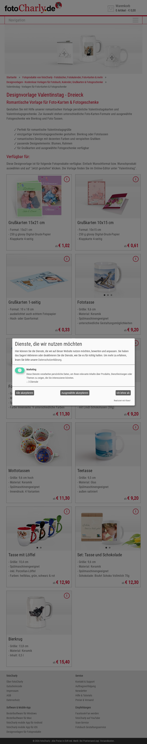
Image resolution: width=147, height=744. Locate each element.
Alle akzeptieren (24, 392)
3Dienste (32, 381)
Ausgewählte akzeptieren (74, 392)
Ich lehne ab (123, 392)
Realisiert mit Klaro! (122, 400)
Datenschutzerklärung (49, 359)
